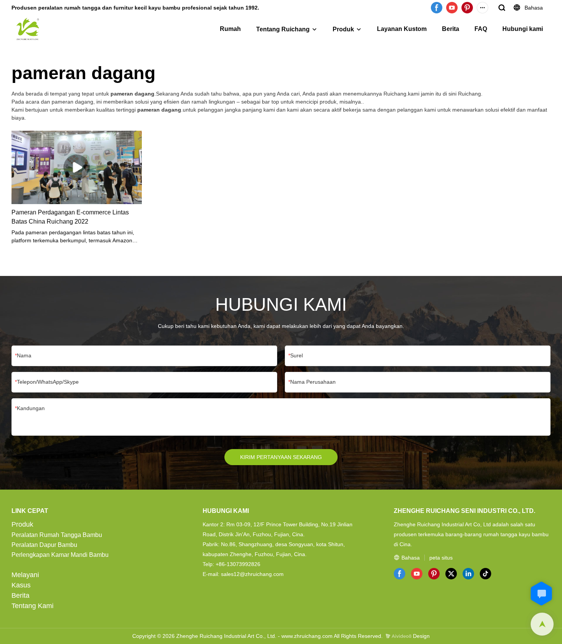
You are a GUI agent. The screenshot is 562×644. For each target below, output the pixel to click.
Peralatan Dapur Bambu (44, 545)
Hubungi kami (522, 29)
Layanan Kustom (402, 29)
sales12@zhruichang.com (252, 574)
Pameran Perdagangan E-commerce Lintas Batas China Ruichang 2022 (70, 217)
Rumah (230, 29)
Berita (450, 29)
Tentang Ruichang (283, 29)
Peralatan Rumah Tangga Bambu (56, 535)
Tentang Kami (32, 606)
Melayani (25, 575)
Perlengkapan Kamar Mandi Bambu (60, 555)
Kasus (21, 585)
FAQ (480, 29)
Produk (343, 29)
